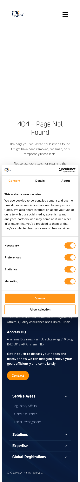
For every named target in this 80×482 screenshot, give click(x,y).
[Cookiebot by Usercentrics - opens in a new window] (59, 169)
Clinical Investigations (27, 422)
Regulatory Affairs (24, 406)
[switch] (70, 257)
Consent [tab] (14, 180)
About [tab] (65, 180)
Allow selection (40, 309)
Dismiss (40, 298)
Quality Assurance (24, 414)
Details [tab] (40, 180)
